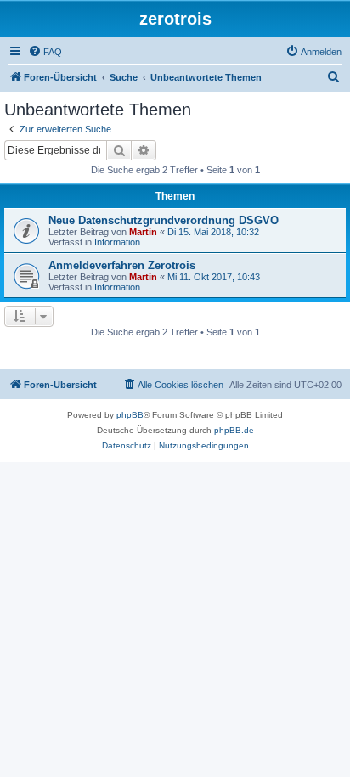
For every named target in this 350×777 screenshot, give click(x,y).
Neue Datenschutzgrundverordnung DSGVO (163, 220)
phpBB (130, 414)
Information (117, 242)
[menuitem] (45, 52)
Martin (143, 232)
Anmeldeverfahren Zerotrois (121, 265)
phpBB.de (234, 430)
